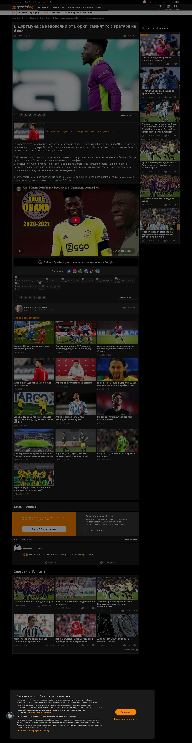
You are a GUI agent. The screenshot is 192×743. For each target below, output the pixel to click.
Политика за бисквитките (39, 712)
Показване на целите (125, 719)
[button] (10, 715)
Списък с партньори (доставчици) (33, 731)
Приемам (125, 712)
